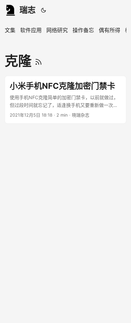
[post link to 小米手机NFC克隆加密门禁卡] (65, 99)
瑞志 (27, 10)
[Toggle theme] (44, 10)
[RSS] (38, 61)
